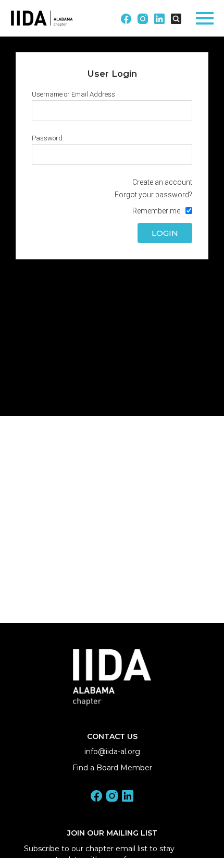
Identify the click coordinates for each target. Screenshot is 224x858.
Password (47, 138)
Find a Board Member (112, 767)
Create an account (162, 182)
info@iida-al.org (112, 751)
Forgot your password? (153, 194)
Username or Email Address (73, 94)
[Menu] (205, 16)
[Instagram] (112, 798)
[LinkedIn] (127, 798)
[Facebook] (96, 798)
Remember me (156, 211)
